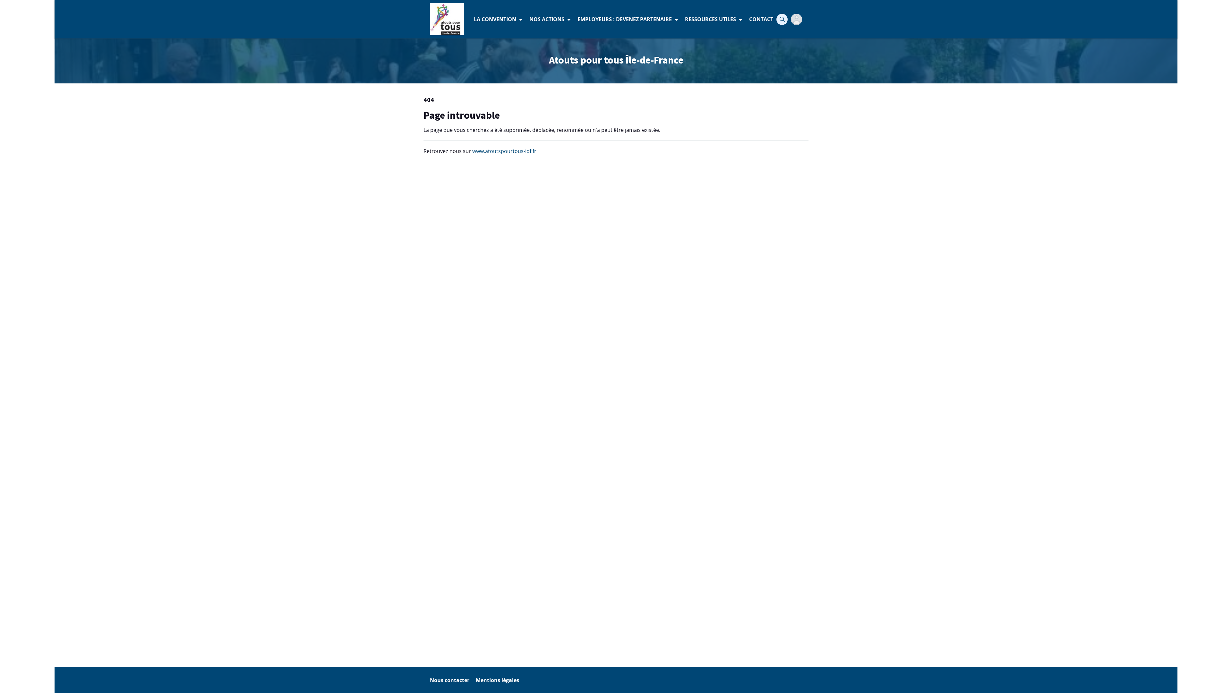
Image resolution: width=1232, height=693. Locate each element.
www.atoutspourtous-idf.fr (504, 151)
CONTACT (761, 19)
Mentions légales (497, 680)
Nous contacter (449, 680)
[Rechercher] (782, 19)
